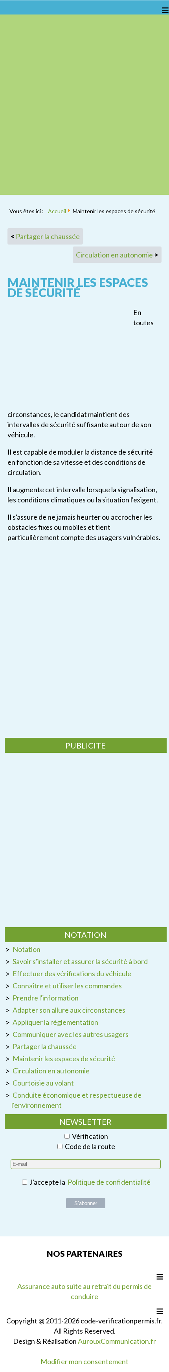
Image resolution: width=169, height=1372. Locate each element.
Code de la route (90, 1146)
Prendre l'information (46, 997)
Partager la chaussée (45, 1046)
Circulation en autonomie (51, 1070)
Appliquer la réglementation (55, 1022)
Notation (26, 949)
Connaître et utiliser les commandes (67, 985)
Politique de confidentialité (109, 1182)
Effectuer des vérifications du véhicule (72, 973)
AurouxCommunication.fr (117, 1341)
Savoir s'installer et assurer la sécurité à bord (80, 961)
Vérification (90, 1136)
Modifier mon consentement (84, 1361)
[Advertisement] (84, 104)
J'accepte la (89, 1182)
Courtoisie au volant (43, 1082)
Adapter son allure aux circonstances (69, 1010)
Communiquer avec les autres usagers (71, 1034)
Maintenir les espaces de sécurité (64, 1058)
